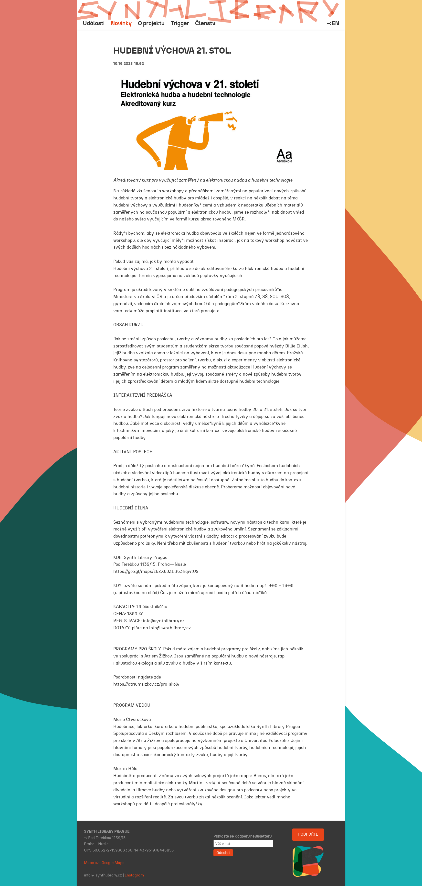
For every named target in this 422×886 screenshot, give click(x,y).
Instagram (134, 875)
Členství (206, 23)
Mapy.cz (91, 863)
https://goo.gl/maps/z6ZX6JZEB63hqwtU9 (156, 571)
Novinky (121, 23)
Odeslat (223, 853)
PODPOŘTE (308, 834)
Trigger (180, 23)
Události (94, 23)
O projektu (151, 23)
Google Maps (113, 863)
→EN (333, 23)
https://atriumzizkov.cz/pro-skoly (146, 684)
